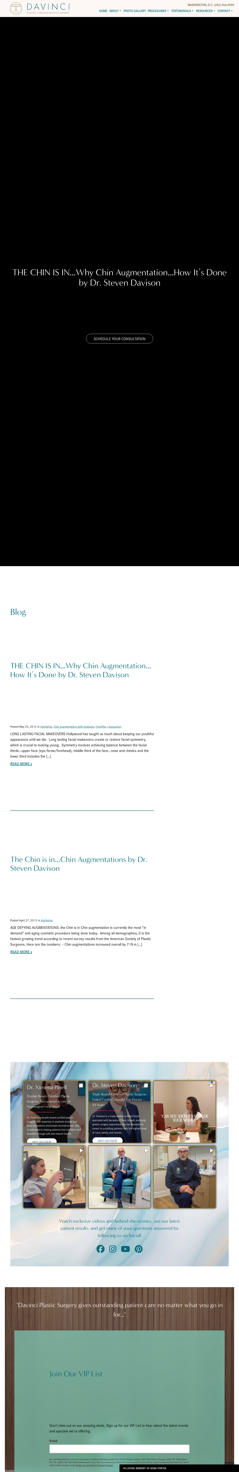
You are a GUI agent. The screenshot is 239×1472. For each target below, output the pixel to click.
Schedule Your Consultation (119, 338)
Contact (224, 11)
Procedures (157, 11)
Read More (20, 763)
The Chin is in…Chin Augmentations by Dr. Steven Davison (78, 864)
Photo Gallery (135, 11)
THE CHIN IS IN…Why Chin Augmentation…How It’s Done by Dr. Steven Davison (80, 670)
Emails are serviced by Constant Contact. (94, 1465)
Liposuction (114, 726)
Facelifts (101, 726)
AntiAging (46, 726)
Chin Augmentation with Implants (74, 726)
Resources (204, 11)
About (114, 11)
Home (103, 11)
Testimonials (181, 11)
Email (53, 1440)
